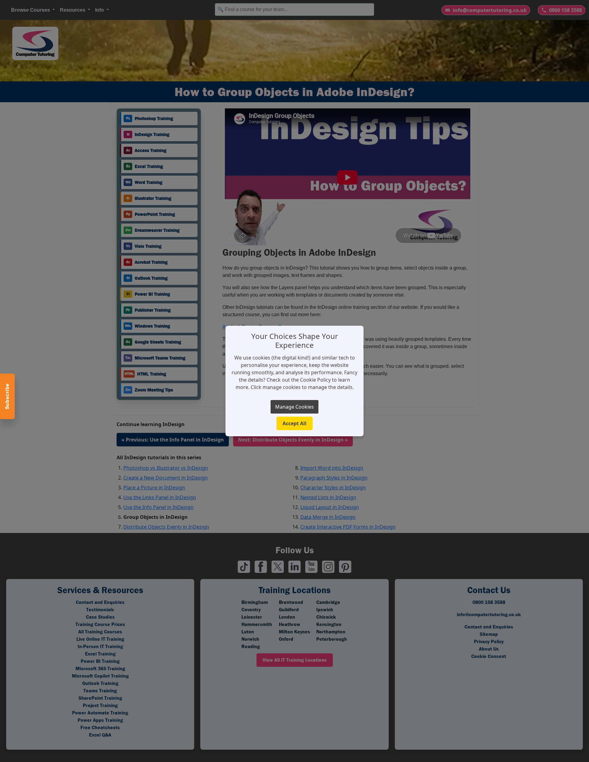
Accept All (294, 423)
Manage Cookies (294, 406)
